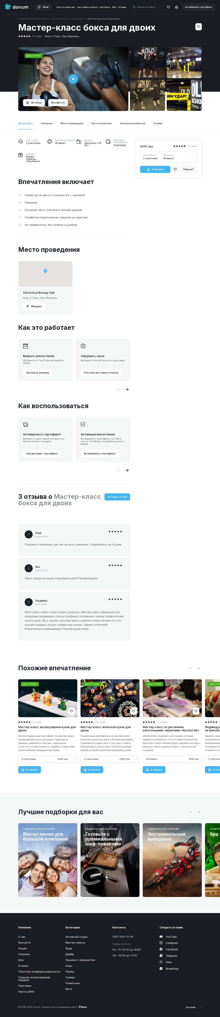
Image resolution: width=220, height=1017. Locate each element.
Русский (191, 1007)
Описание (47, 123)
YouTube (171, 936)
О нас (21, 936)
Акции (22, 948)
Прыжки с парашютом (80, 960)
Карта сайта (26, 991)
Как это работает (66, 7)
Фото (68, 989)
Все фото (58, 102)
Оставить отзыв (117, 496)
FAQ (114, 7)
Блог (21, 960)
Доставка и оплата (87, 7)
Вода (68, 948)
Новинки (24, 954)
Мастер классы (59, 19)
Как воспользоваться (132, 123)
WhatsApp (172, 968)
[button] (127, 389)
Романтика (72, 983)
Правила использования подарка (34, 978)
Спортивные (77, 19)
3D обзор (36, 102)
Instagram (172, 942)
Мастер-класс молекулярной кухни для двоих (47, 728)
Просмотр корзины (37, 372)
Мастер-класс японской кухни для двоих (106, 728)
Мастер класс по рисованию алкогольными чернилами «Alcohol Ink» (171, 728)
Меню (45, 7)
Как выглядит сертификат (42, 453)
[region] (45, 274)
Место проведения (72, 123)
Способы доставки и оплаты (101, 372)
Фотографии (25, 123)
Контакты (105, 7)
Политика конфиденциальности (39, 971)
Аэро (68, 965)
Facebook (172, 949)
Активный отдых (76, 936)
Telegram (171, 955)
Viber (169, 962)
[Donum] (16, 7)
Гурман (70, 977)
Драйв (69, 954)
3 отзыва (37, 36)
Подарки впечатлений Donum (33, 19)
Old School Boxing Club (39, 292)
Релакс (69, 971)
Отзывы (122, 7)
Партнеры (24, 985)
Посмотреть (35, 887)
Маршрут (36, 306)
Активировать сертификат (198, 7)
